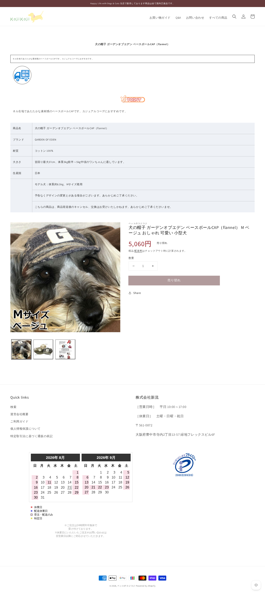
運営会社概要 (19, 414)
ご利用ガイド (19, 421)
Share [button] (137, 293)
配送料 (138, 250)
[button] (234, 16)
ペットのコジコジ (126, 585)
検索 (13, 407)
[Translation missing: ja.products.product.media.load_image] (21, 349)
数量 (131, 258)
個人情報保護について (25, 428)
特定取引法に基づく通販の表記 (31, 436)
